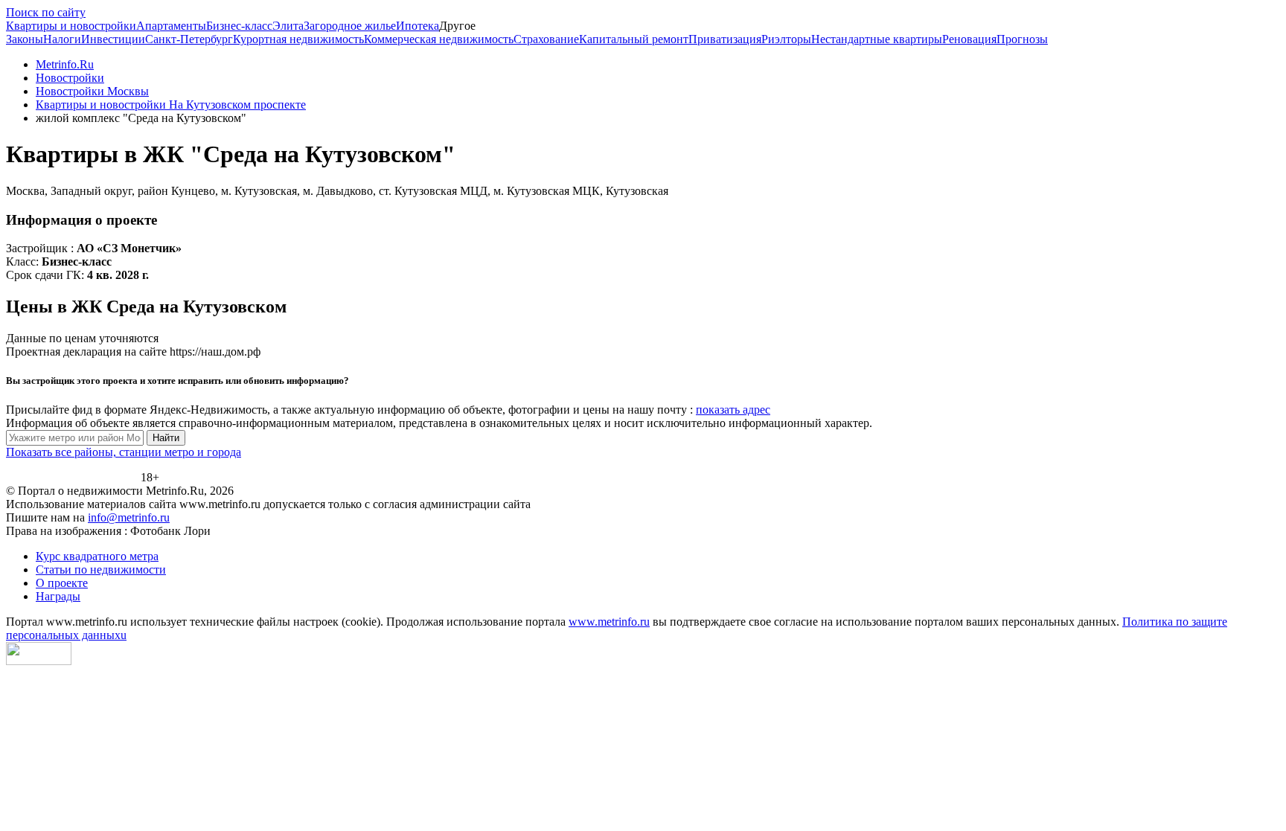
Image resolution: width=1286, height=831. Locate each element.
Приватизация (724, 39)
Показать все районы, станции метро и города (123, 452)
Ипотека (417, 25)
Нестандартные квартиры (876, 39)
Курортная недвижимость (298, 39)
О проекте (62, 583)
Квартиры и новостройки (71, 25)
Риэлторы (786, 39)
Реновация (969, 39)
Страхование (546, 39)
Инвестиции (113, 39)
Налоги (62, 39)
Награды (58, 596)
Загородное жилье (350, 25)
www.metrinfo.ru (609, 621)
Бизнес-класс (239, 25)
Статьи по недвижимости (101, 569)
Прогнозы (1022, 39)
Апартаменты (171, 25)
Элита (288, 25)
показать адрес (733, 409)
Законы (24, 39)
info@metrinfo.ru (129, 517)
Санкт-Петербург (189, 39)
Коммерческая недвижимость (439, 39)
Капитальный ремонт (633, 39)
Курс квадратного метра (97, 556)
